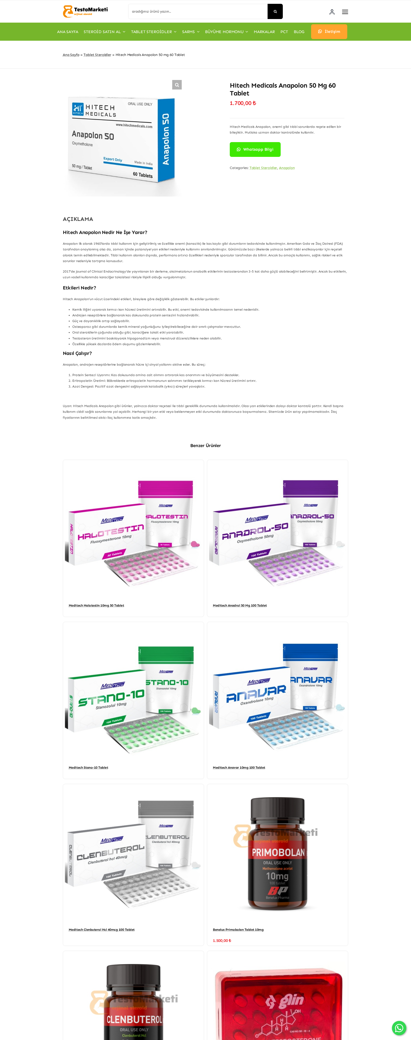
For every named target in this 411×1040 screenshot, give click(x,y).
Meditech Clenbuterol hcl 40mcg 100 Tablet (102, 930)
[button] (177, 85)
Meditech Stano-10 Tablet (88, 768)
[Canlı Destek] (399, 1028)
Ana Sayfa (71, 55)
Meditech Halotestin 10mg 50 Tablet (96, 605)
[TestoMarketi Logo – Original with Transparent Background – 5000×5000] (85, 7)
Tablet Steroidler (97, 55)
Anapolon (287, 168)
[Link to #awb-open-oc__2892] (345, 12)
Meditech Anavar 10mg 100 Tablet (239, 768)
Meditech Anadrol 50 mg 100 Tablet (240, 605)
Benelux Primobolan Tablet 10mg (238, 930)
